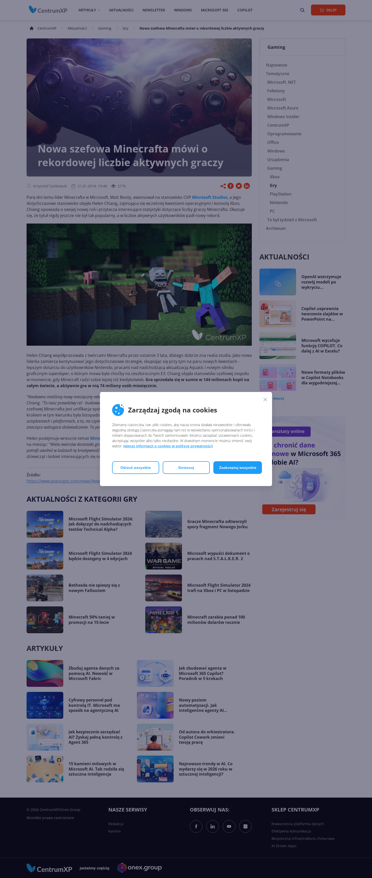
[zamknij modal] (265, 399)
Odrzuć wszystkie (135, 468)
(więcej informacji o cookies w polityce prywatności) (168, 446)
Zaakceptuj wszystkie (237, 468)
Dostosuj (186, 468)
